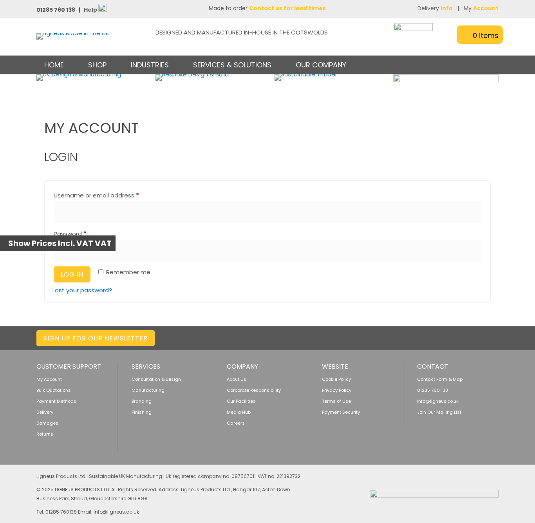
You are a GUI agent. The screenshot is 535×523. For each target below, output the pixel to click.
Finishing (142, 412)
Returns (44, 434)
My (481, 8)
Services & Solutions (232, 65)
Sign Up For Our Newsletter (95, 338)
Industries (150, 65)
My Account (49, 379)
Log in (72, 274)
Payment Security (341, 412)
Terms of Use (336, 401)
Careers (236, 423)
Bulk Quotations (53, 390)
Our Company (321, 65)
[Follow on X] (430, 337)
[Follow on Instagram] (461, 337)
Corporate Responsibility (254, 390)
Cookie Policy (336, 379)
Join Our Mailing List (439, 412)
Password (83, 233)
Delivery (435, 8)
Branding (142, 401)
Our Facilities (241, 401)
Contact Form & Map (440, 379)
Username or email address (109, 195)
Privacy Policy (336, 390)
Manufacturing (148, 390)
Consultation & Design (156, 379)
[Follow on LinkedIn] (414, 337)
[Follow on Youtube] (492, 337)
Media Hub (239, 412)
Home (54, 65)
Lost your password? (82, 290)
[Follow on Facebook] (446, 337)
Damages (47, 423)
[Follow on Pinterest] (476, 337)
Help (91, 10)
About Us (236, 379)
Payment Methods (56, 401)
